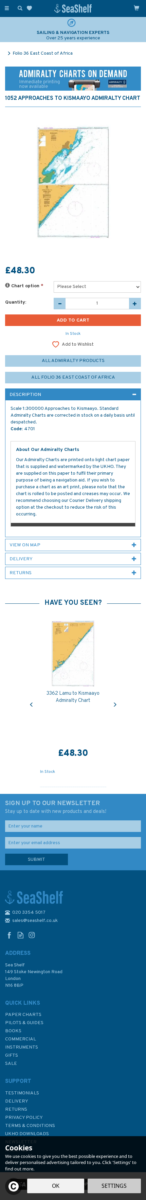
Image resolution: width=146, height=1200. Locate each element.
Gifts (11, 1055)
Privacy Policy (24, 1118)
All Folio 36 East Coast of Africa (73, 377)
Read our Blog (20, 935)
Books (13, 1031)
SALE (11, 1064)
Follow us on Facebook (9, 935)
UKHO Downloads (27, 1134)
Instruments (21, 1047)
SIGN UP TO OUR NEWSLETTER (55, 807)
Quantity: (15, 302)
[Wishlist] (31, 8)
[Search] (19, 8)
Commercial (20, 1039)
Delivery (16, 1101)
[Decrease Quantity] (60, 303)
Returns (16, 1109)
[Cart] (136, 8)
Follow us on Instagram (32, 935)
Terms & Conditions (30, 1126)
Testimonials (22, 1093)
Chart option (26, 286)
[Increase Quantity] (135, 303)
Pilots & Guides (24, 1023)
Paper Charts (23, 1015)
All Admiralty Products (73, 361)
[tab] (73, 394)
